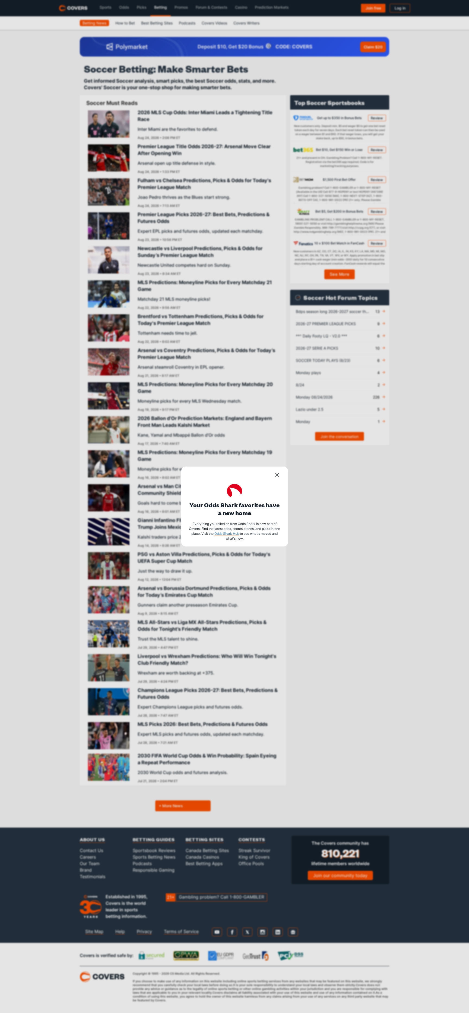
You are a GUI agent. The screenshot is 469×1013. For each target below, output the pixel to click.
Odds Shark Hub (226, 534)
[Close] (277, 476)
